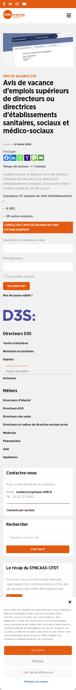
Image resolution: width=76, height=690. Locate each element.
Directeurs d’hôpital (17, 400)
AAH (6, 449)
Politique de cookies (36, 681)
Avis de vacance (17, 366)
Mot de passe (13, 258)
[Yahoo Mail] (27, 158)
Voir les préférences (38, 672)
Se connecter (16, 286)
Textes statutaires (15, 343)
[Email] (41, 158)
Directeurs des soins (17, 416)
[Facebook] (6, 158)
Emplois (8, 359)
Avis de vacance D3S (19, 76)
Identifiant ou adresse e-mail (24, 240)
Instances (9, 378)
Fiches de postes (17, 371)
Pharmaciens (11, 441)
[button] (70, 602)
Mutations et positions (18, 351)
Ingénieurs (10, 457)
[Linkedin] (13, 158)
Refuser (38, 661)
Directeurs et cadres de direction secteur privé (35, 424)
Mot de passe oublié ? (18, 295)
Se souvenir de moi (20, 276)
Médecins (9, 432)
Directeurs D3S (13, 408)
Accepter (38, 650)
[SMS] (34, 158)
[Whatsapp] (20, 158)
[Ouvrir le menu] (69, 15)
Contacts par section (20, 510)
